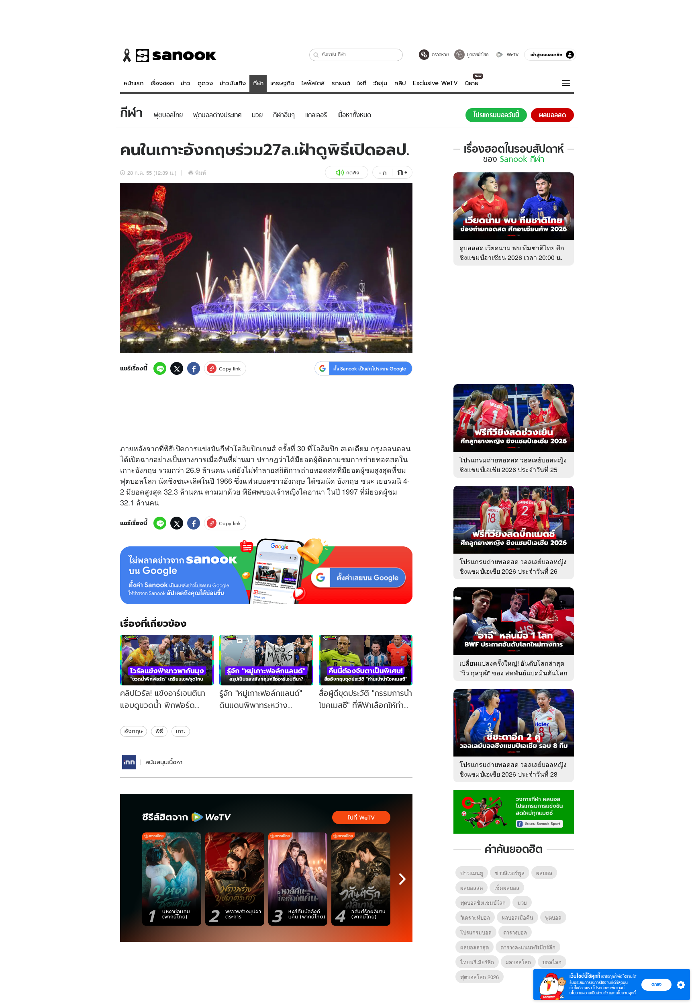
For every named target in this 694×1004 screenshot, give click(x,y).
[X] (176, 368)
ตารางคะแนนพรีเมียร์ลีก (527, 947)
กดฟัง (352, 172)
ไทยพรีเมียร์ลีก (477, 962)
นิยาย (471, 83)
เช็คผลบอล (506, 888)
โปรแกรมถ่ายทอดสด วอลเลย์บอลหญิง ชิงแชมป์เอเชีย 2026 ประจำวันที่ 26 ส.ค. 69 (513, 571)
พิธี (159, 731)
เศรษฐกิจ (282, 83)
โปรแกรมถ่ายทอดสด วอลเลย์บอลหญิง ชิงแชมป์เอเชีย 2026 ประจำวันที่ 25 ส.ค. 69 (513, 469)
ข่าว (185, 83)
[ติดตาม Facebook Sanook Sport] (513, 811)
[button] (316, 54)
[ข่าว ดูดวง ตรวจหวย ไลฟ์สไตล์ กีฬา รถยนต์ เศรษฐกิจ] (168, 55)
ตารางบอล (515, 932)
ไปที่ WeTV (361, 818)
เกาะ (181, 731)
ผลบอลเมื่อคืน (517, 917)
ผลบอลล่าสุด (474, 947)
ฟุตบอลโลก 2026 (479, 977)
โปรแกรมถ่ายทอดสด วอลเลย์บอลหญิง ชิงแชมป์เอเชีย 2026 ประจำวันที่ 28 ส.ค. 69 (513, 774)
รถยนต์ (341, 83)
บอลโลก (143, 480)
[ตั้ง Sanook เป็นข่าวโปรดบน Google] (266, 571)
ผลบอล (544, 873)
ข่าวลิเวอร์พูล (510, 873)
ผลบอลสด (471, 888)
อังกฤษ (134, 731)
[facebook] (193, 368)
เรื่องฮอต (162, 83)
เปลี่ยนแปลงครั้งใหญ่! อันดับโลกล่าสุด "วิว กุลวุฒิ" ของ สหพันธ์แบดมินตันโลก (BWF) (513, 672)
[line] (159, 368)
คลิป (400, 83)
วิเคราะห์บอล (475, 917)
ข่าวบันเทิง (233, 83)
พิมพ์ (200, 172)
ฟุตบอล (553, 917)
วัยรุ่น (380, 83)
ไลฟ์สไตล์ (313, 83)
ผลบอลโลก (518, 962)
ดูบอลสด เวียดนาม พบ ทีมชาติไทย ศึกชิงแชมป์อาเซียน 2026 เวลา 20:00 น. (511, 252)
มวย (522, 902)
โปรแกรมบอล (476, 932)
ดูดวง (205, 83)
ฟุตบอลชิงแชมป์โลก (483, 902)
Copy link (230, 368)
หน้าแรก (134, 83)
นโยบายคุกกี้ (626, 993)
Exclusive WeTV (435, 83)
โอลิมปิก (246, 448)
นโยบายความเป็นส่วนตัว (588, 993)
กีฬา (258, 83)
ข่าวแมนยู (471, 873)
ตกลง (656, 984)
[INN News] (129, 762)
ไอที (361, 83)
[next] (402, 879)
